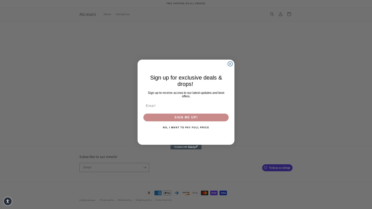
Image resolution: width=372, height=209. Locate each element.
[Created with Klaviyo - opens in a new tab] (186, 147)
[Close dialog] (230, 64)
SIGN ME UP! (186, 117)
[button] (7, 201)
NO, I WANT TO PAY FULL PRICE (186, 127)
